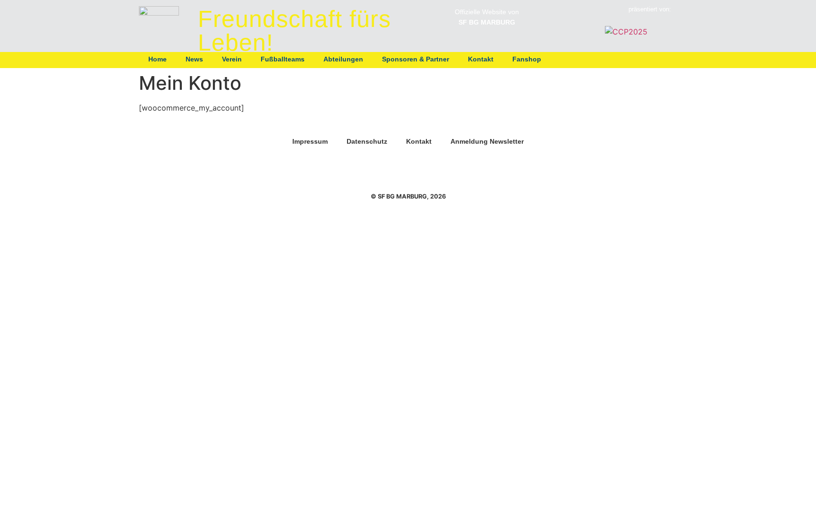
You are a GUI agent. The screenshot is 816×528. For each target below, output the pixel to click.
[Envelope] (665, 59)
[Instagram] (630, 59)
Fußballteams (283, 59)
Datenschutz (367, 141)
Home (157, 59)
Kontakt (480, 59)
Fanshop (526, 59)
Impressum (310, 141)
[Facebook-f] (648, 59)
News (194, 59)
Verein (232, 59)
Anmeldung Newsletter (487, 141)
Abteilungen (343, 59)
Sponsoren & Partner (415, 59)
